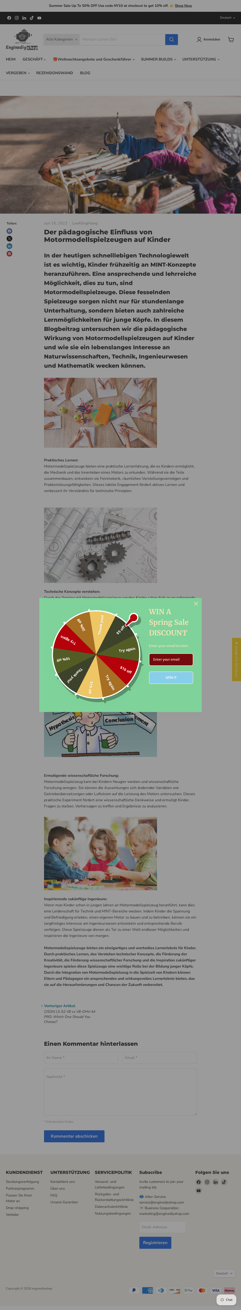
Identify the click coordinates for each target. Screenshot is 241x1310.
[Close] (196, 603)
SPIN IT (171, 677)
